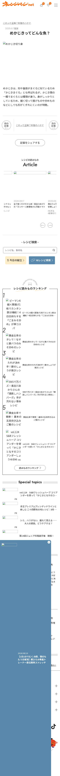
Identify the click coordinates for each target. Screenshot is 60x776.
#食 (49, 215)
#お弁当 (17, 210)
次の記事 (53, 124)
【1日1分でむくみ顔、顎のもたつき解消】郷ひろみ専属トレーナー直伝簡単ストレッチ (32, 659)
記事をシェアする (30, 142)
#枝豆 (35, 210)
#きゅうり (27, 210)
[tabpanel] (30, 194)
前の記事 (6, 124)
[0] (41, 5)
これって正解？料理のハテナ (17, 23)
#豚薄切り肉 (19, 213)
